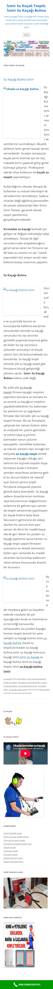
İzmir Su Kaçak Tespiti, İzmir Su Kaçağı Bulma (26, 8)
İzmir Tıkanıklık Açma (13, 833)
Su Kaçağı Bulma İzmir (19, 79)
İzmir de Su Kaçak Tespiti (14, 840)
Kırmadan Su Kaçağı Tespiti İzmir (18, 844)
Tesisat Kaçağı (10, 847)
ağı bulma (22, 679)
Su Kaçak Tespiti (11, 854)
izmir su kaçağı (29, 657)
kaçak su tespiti (10, 682)
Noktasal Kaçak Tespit (13, 858)
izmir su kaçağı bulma (36, 679)
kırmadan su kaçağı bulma (29, 682)
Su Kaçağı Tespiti (11, 851)
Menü (26, 35)
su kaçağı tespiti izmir (18, 689)
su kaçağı (7, 679)
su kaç (44, 682)
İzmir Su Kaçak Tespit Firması (16, 836)
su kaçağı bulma (11, 686)
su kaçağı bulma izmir (27, 686)
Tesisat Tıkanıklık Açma (13, 861)
